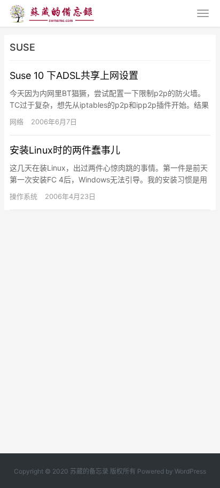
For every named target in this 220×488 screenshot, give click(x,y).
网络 (16, 121)
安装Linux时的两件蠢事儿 (65, 150)
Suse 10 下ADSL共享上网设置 (74, 75)
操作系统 (23, 196)
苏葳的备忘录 (89, 471)
